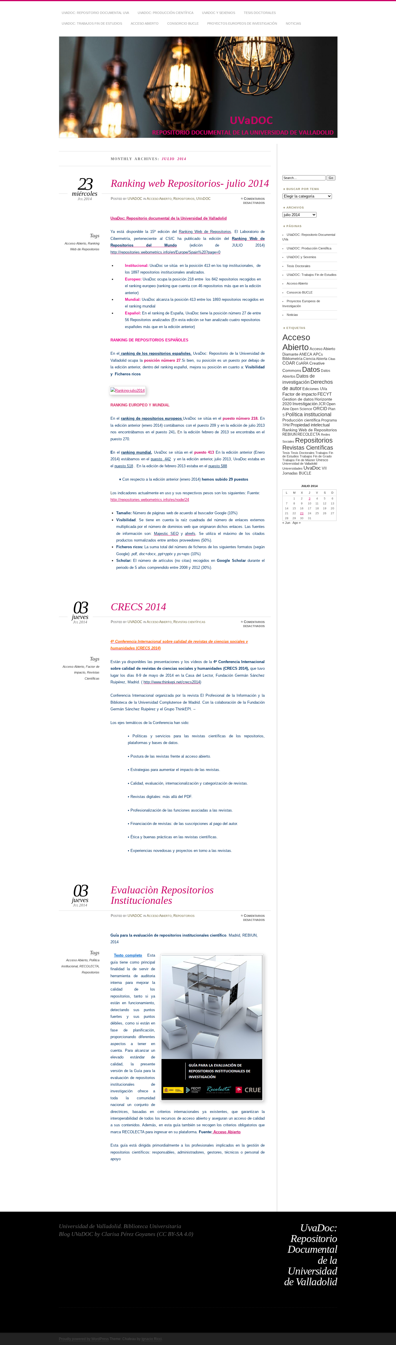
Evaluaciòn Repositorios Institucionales (162, 895)
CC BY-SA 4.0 (175, 1234)
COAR (288, 363)
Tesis (286, 453)
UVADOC (135, 199)
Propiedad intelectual (310, 424)
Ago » (297, 522)
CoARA (302, 363)
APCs (318, 354)
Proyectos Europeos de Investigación (242, 23)
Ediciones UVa (314, 389)
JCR (322, 404)
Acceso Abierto (145, 23)
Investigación (305, 403)
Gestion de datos (298, 399)
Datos (311, 369)
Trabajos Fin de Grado (316, 456)
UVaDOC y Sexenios (218, 13)
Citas (331, 359)
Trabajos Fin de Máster (298, 460)
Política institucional (308, 414)
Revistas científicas (189, 622)
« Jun (286, 522)
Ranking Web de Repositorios (309, 430)
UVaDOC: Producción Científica (165, 13)
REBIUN (289, 434)
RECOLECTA (89, 966)
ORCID (320, 408)
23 (302, 513)
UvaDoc (312, 468)
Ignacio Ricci (151, 1339)
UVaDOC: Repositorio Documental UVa (95, 13)
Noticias (293, 23)
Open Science (301, 409)
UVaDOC (203, 199)
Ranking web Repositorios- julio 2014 (190, 183)
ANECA (305, 354)
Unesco (322, 460)
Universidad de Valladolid (299, 463)
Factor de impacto (299, 394)
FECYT (324, 394)
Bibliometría (292, 358)
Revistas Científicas (307, 447)
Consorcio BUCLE (183, 23)
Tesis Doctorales (260, 13)
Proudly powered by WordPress (84, 1339)
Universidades (292, 468)
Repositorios (184, 199)
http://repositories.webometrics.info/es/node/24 (149, 499)
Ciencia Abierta (315, 359)
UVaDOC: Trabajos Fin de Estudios (92, 23)
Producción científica (301, 420)
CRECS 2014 (138, 607)
